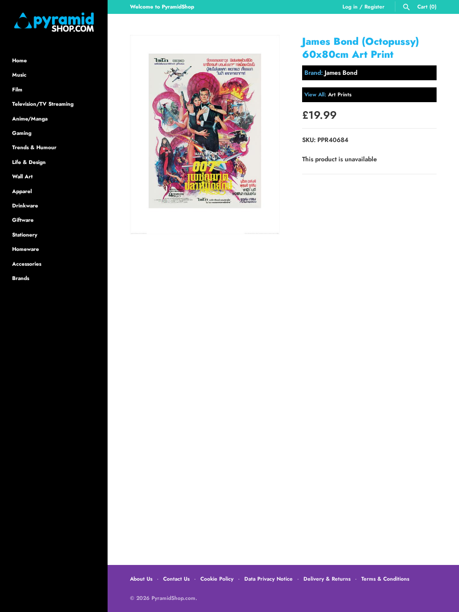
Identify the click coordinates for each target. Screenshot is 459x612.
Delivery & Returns (327, 578)
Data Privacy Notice (268, 578)
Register (374, 6)
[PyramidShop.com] (54, 22)
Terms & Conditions (385, 578)
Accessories (26, 263)
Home (19, 60)
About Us (141, 578)
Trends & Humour (34, 147)
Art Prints (339, 94)
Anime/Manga (30, 118)
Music (19, 74)
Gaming (21, 133)
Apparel (22, 191)
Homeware (25, 249)
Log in (350, 6)
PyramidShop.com (173, 598)
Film (17, 89)
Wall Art (22, 176)
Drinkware (25, 205)
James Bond (341, 72)
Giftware (23, 220)
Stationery (24, 234)
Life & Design (29, 162)
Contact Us (176, 578)
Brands (20, 278)
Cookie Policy (217, 578)
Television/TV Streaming (43, 104)
